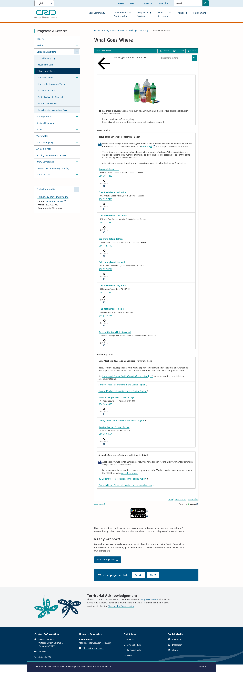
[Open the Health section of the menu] (76, 45)
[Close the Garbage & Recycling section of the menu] (76, 51)
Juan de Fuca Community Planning (52, 168)
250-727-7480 (105, 199)
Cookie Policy (193, 499)
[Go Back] (104, 63)
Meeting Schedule (132, 644)
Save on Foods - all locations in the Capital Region (122, 384)
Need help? (179, 51)
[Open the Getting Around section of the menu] (76, 116)
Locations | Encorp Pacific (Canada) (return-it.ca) (125, 376)
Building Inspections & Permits (51, 155)
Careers (120, 3)
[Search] (194, 58)
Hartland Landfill (45, 77)
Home (97, 30)
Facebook (178, 639)
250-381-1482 (105, 175)
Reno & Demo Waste (47, 103)
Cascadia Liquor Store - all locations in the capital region (125, 485)
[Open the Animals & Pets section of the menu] (76, 148)
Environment (199, 12)
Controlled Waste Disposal (50, 97)
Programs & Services (143, 14)
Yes (136, 575)
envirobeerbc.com (129, 473)
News (133, 3)
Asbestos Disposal (46, 90)
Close (201, 666)
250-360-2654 (105, 433)
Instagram (178, 644)
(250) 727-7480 (106, 315)
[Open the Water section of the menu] (76, 129)
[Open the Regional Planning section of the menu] (76, 122)
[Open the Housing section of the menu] (76, 38)
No (151, 575)
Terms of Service (180, 499)
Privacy (170, 499)
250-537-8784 (105, 269)
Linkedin (177, 650)
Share (191, 51)
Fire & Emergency (44, 142)
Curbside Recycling (46, 58)
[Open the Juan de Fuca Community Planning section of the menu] (76, 168)
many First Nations (149, 599)
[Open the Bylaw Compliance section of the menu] (76, 161)
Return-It (145, 146)
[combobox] (178, 58)
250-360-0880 (105, 404)
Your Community (97, 12)
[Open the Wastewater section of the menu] (76, 135)
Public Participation (133, 650)
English (164, 51)
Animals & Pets (43, 148)
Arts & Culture (43, 174)
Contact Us (147, 3)
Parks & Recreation (162, 14)
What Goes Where (46, 71)
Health (39, 45)
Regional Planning (45, 123)
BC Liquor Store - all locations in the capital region (122, 478)
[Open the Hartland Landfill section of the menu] (76, 77)
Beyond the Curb (45, 64)
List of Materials (99, 504)
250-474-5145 (105, 245)
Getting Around (43, 116)
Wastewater (42, 136)
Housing (40, 38)
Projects (181, 12)
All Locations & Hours (93, 648)
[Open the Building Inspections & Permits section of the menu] (76, 155)
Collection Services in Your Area (52, 110)
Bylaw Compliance (45, 161)
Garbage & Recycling (46, 51)
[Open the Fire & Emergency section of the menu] (76, 142)
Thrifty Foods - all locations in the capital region (121, 420)
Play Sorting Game (109, 560)
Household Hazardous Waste (51, 84)
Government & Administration (121, 14)
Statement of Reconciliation (121, 606)
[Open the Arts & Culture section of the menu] (76, 174)
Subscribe (163, 3)
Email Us (42, 651)
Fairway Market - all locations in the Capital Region (122, 391)
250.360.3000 (44, 656)
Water (39, 129)
